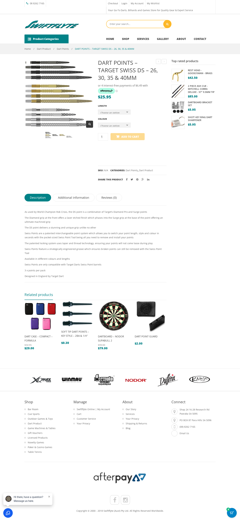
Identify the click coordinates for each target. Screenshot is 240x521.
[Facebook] (127, 179)
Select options (36, 333)
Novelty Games (36, 442)
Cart (79, 414)
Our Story (131, 409)
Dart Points (63, 48)
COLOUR (102, 118)
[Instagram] (125, 500)
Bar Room (33, 409)
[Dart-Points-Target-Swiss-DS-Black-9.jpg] (55, 135)
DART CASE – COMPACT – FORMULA (38, 338)
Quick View (28, 333)
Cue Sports (34, 414)
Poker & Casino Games (40, 447)
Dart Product (44, 48)
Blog (128, 428)
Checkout (113, 3)
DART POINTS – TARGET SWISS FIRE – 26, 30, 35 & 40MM (158, 62)
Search (167, 24)
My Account (137, 3)
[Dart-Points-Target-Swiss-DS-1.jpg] (48, 135)
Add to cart (130, 137)
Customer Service (86, 418)
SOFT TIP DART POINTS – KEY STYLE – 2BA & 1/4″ (75, 333)
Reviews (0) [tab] (109, 198)
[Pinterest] (137, 179)
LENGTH (102, 105)
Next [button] (210, 379)
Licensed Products (38, 437)
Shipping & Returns (136, 423)
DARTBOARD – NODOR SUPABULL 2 (111, 338)
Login (124, 3)
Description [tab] (38, 198)
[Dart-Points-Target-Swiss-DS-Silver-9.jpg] (69, 136)
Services (130, 414)
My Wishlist (153, 3)
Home (27, 48)
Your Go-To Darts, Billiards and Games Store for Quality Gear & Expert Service (150, 10)
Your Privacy (83, 423)
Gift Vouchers (35, 432)
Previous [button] (30, 379)
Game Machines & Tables (42, 428)
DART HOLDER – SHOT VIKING (164, 62)
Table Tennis (35, 451)
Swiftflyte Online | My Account (93, 409)
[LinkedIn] (148, 179)
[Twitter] (132, 179)
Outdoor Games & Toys (40, 418)
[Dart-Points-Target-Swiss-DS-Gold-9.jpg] (62, 135)
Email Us (184, 433)
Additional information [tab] (73, 198)
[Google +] (143, 179)
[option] (40, 325)
